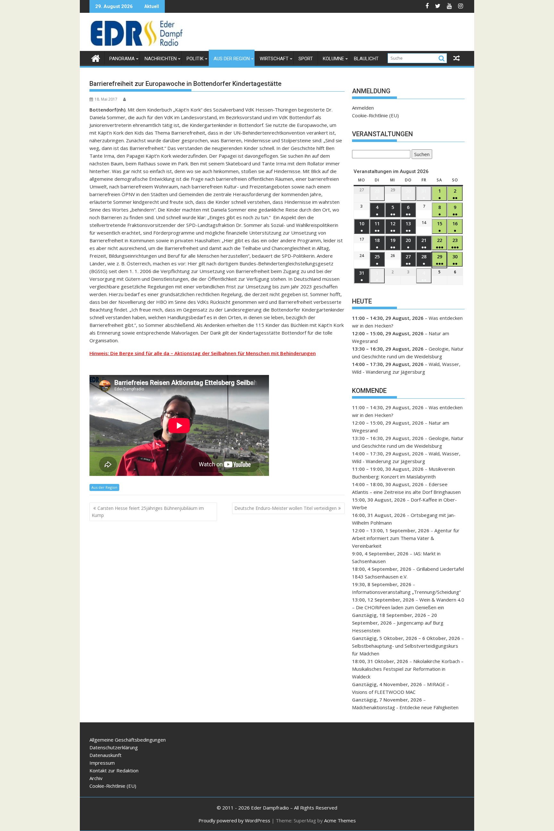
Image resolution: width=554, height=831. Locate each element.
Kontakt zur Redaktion (113, 770)
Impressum (102, 763)
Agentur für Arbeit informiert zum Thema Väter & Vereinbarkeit (405, 538)
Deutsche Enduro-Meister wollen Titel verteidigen (285, 508)
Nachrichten (161, 59)
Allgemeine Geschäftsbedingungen (127, 739)
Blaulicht (366, 59)
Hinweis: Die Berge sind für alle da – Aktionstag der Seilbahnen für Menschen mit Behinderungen (202, 353)
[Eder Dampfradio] (95, 57)
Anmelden (363, 107)
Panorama (122, 59)
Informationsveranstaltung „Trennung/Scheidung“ (406, 592)
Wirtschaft (274, 59)
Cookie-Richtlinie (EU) (375, 115)
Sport (305, 59)
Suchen (421, 155)
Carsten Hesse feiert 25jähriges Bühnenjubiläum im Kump (148, 511)
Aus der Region (232, 59)
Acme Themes (340, 820)
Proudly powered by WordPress (234, 820)
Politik (195, 59)
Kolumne (333, 59)
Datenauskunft (105, 755)
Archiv (96, 778)
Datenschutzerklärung (113, 747)
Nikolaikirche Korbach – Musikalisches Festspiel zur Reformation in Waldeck (408, 669)
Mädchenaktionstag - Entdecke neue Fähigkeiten (405, 707)
